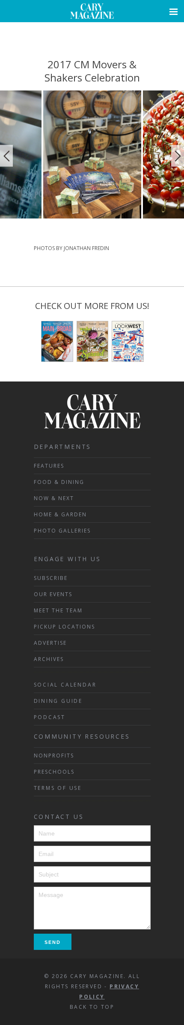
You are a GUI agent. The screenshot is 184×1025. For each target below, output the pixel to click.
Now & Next (54, 498)
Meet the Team (58, 610)
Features (49, 465)
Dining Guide (58, 701)
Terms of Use (58, 788)
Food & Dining (59, 482)
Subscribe (51, 578)
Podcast (50, 717)
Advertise (50, 642)
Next (177, 156)
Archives (49, 659)
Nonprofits (54, 755)
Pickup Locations (64, 626)
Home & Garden (60, 514)
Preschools (54, 771)
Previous (6, 156)
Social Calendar (65, 684)
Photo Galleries (62, 530)
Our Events (53, 594)
